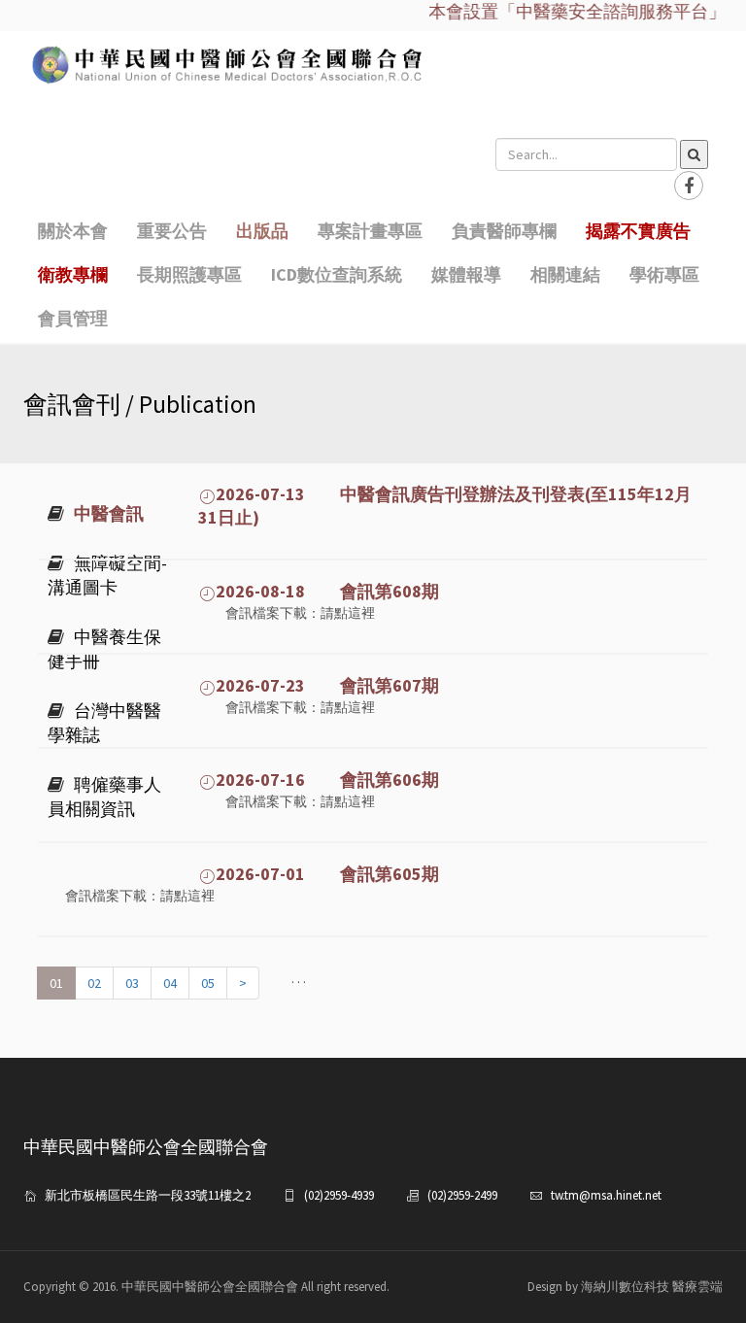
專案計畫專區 (370, 231)
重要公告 (172, 231)
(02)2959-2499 (462, 1195)
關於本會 (73, 231)
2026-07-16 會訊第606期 (327, 779)
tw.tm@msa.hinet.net (606, 1195)
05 (208, 983)
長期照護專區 (189, 274)
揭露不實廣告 (638, 231)
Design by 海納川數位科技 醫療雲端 (625, 1286)
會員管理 (73, 318)
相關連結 (565, 274)
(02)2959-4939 (339, 1195)
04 (170, 983)
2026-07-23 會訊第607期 (327, 685)
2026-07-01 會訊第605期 (327, 874)
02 (94, 983)
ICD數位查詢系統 (336, 274)
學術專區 (664, 274)
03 (132, 983)
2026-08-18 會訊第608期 (327, 591)
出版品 (262, 231)
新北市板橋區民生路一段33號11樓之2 (148, 1195)
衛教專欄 (73, 274)
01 (56, 983)
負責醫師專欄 (504, 231)
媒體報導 (466, 274)
